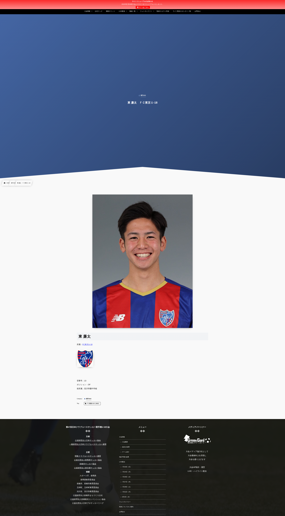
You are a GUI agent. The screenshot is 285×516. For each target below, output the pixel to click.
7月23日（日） (126, 467)
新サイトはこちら (143, 7)
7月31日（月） (126, 492)
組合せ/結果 (126, 447)
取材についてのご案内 (126, 507)
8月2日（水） (126, 497)
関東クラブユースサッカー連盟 (88, 456)
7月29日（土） (126, 487)
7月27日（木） (126, 482)
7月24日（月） (126, 472)
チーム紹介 (125, 452)
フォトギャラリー (125, 502)
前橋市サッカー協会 (87, 464)
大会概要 (125, 442)
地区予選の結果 (124, 457)
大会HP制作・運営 (197, 467)
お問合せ (122, 512)
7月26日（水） (126, 477)
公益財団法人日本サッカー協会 (88, 440)
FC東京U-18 (87, 345)
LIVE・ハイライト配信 (197, 471)
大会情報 (122, 437)
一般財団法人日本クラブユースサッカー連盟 (87, 444)
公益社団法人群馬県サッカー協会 (88, 460)
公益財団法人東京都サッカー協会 (88, 468)
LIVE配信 (122, 462)
